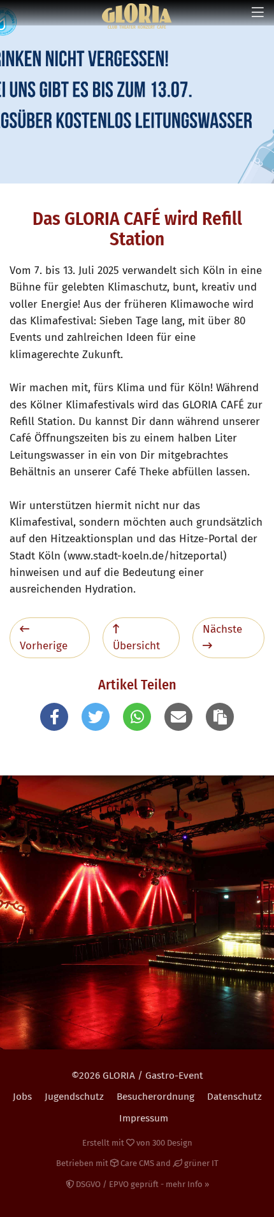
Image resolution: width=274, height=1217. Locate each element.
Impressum (143, 1118)
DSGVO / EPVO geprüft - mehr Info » (141, 1184)
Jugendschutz (74, 1096)
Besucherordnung (155, 1096)
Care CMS (136, 1163)
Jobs (22, 1096)
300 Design (172, 1143)
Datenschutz (234, 1096)
